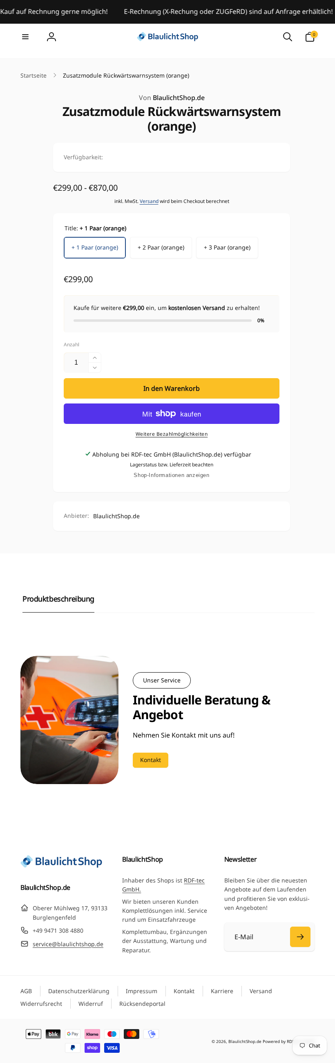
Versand (149, 201)
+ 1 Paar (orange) (94, 247)
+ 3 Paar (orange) (227, 247)
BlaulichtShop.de (172, 97)
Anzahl (71, 344)
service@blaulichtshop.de (68, 944)
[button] (25, 37)
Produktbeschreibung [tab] (58, 599)
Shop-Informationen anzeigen (171, 475)
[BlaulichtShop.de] (61, 865)
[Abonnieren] (300, 937)
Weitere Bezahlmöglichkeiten (172, 433)
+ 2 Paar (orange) (161, 247)
